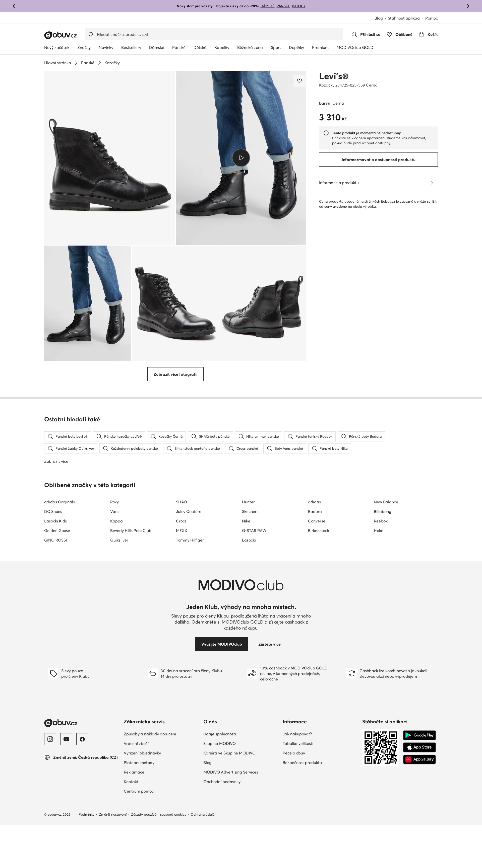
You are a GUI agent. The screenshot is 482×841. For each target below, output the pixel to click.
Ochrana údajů (203, 814)
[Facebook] (82, 739)
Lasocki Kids (55, 520)
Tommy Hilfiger (190, 540)
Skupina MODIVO (219, 743)
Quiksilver (119, 540)
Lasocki (249, 540)
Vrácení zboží (136, 743)
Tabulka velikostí (298, 743)
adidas (314, 501)
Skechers (250, 511)
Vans (114, 511)
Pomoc (431, 18)
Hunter (248, 501)
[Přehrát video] (241, 158)
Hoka (379, 530)
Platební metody (139, 762)
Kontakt (131, 781)
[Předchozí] (14, 6)
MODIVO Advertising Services (230, 772)
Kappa (116, 520)
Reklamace (134, 772)
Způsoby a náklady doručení (150, 733)
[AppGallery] (419, 759)
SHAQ (181, 501)
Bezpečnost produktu (302, 762)
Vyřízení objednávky (142, 752)
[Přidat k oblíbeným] (300, 81)
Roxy (114, 501)
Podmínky (86, 814)
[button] (109, 158)
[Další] (468, 6)
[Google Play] (419, 735)
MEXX (181, 530)
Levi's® (334, 76)
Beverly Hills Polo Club (130, 530)
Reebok (381, 520)
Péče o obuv (294, 752)
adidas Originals (59, 501)
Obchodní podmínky (221, 781)
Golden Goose (57, 530)
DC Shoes (53, 511)
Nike (246, 520)
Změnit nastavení (113, 814)
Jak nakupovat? (297, 733)
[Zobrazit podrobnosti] (432, 183)
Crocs (181, 520)
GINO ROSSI (55, 540)
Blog (379, 18)
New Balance (386, 501)
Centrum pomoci (139, 791)
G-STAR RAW (254, 530)
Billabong (382, 511)
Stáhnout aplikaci (404, 18)
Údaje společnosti (219, 733)
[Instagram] (50, 739)
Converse (316, 520)
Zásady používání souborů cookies (158, 814)
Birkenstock (318, 530)
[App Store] (419, 747)
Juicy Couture (188, 511)
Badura (315, 511)
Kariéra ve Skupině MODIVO (229, 752)
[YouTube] (66, 739)
